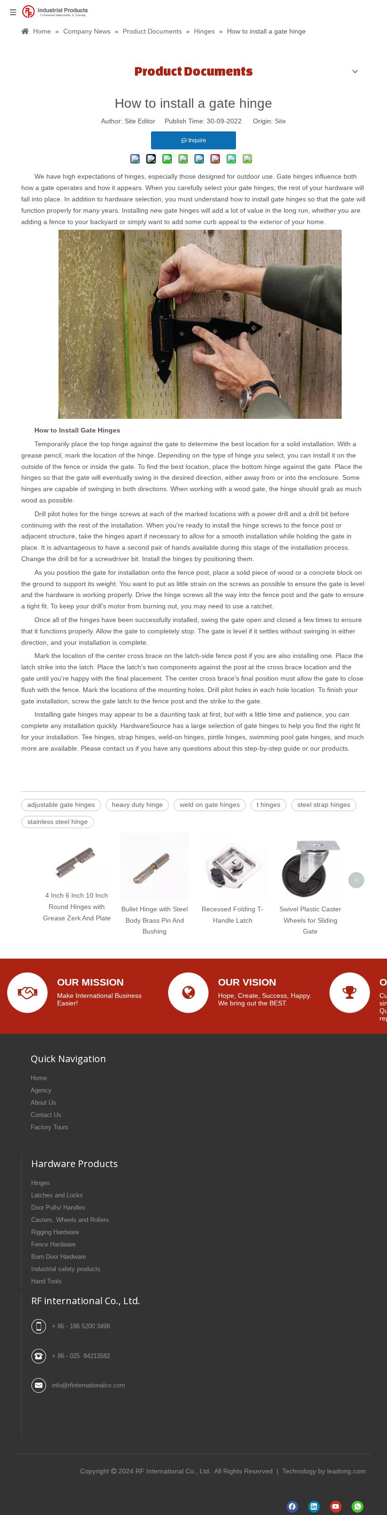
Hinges (40, 1182)
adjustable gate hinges (61, 804)
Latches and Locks (57, 1195)
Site (280, 121)
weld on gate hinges (210, 804)
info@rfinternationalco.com (88, 1385)
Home (39, 1078)
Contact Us (46, 1114)
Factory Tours (49, 1127)
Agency (41, 1090)
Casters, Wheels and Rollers (70, 1219)
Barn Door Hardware (58, 1256)
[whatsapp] (357, 1507)
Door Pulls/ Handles (58, 1207)
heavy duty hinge (137, 804)
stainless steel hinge (57, 821)
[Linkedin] (314, 1507)
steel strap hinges (323, 804)
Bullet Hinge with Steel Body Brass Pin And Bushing (154, 920)
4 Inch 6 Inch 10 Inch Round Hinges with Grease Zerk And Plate (77, 907)
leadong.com (346, 1471)
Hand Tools (46, 1281)
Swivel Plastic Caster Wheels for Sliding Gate (310, 920)
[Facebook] (292, 1507)
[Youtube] (336, 1507)
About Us (43, 1102)
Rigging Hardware (55, 1232)
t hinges (268, 804)
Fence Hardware (53, 1244)
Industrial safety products (66, 1269)
